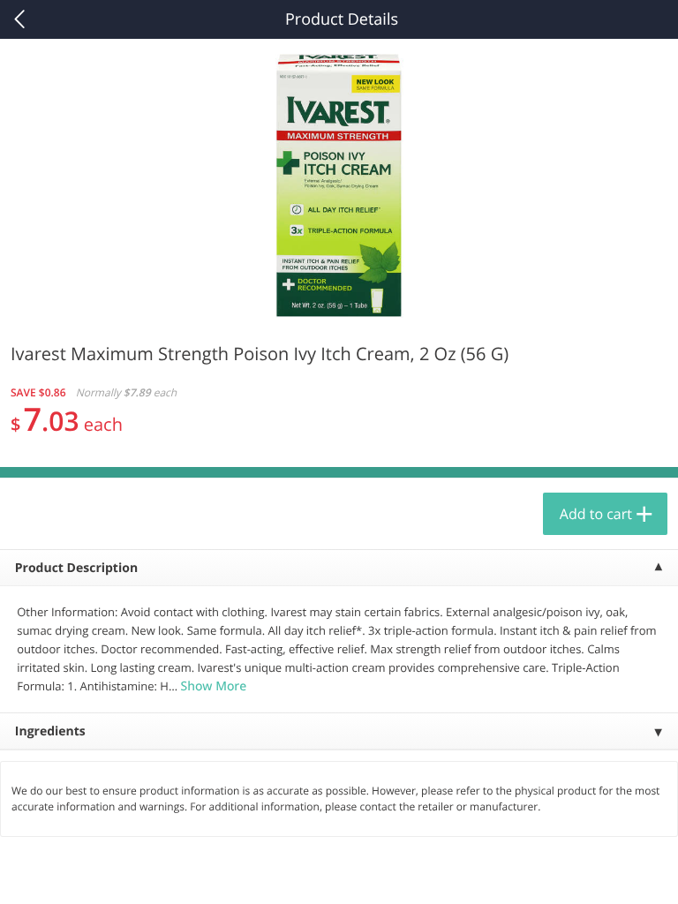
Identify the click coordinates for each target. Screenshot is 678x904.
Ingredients (50, 731)
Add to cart (596, 514)
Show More (213, 686)
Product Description (76, 568)
